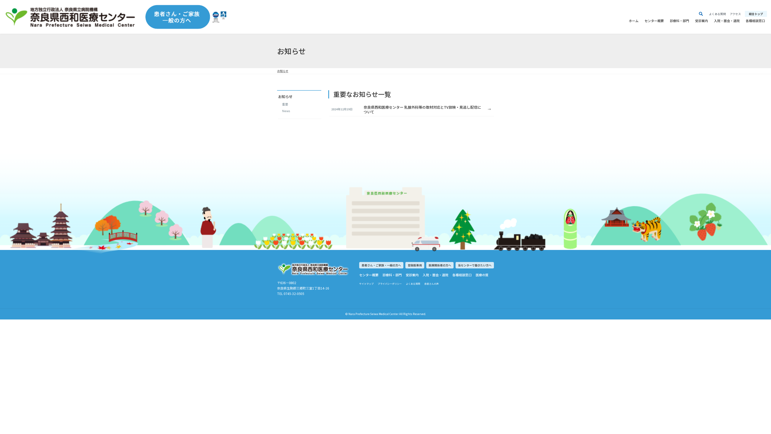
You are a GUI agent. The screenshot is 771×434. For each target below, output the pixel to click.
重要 (285, 104)
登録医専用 (415, 265)
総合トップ (756, 14)
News (286, 111)
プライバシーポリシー (390, 283)
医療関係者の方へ (440, 265)
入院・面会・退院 (727, 20)
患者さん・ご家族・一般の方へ (381, 265)
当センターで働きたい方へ (475, 265)
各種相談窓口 (755, 20)
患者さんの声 (431, 283)
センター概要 (654, 20)
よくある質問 (413, 283)
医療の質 (482, 274)
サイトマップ (366, 283)
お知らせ (282, 71)
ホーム (633, 20)
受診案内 (701, 20)
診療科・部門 (679, 20)
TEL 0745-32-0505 (290, 293)
